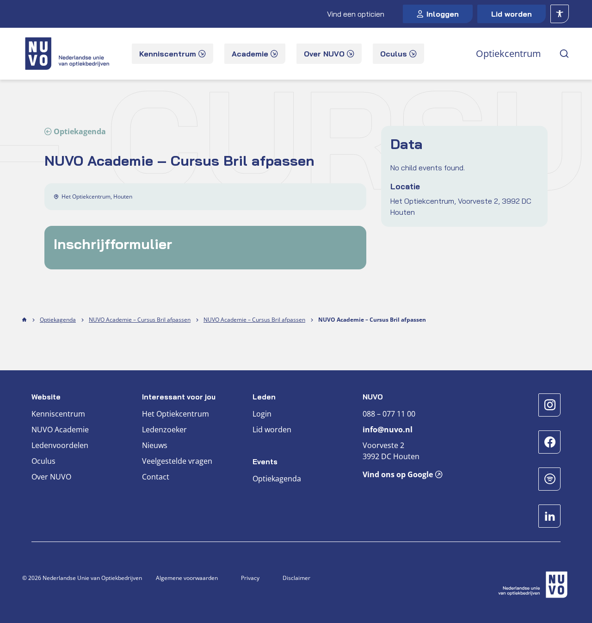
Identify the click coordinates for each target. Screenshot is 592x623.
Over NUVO (51, 477)
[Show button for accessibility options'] (559, 14)
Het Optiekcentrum (175, 414)
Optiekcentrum (508, 53)
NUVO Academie (60, 429)
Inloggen (442, 14)
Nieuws (154, 445)
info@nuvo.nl (388, 429)
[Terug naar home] (68, 53)
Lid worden (511, 14)
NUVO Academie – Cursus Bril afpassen (140, 320)
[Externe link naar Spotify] (549, 479)
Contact (155, 477)
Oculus (43, 461)
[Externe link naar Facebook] (549, 442)
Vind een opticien (355, 14)
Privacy (250, 578)
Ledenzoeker (164, 429)
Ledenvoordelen (59, 445)
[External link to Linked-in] (549, 516)
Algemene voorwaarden (187, 578)
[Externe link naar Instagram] (549, 405)
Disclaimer (296, 578)
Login (262, 414)
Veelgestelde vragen (177, 461)
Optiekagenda (80, 131)
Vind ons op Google (398, 474)
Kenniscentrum (58, 414)
